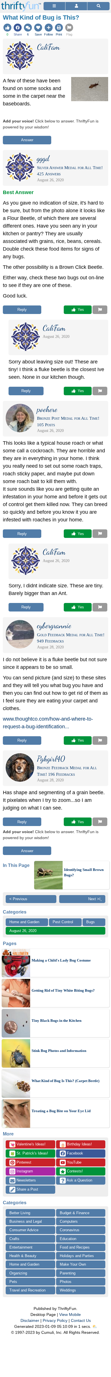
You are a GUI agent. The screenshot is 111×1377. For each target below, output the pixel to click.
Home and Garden (24, 922)
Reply (22, 309)
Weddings (68, 1290)
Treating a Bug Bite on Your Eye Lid (61, 1111)
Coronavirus (69, 1230)
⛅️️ (94, 1326)
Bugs (90, 922)
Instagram (24, 1171)
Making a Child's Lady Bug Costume (61, 960)
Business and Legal (25, 1221)
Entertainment (20, 1247)
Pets (13, 1282)
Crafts (14, 1239)
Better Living (19, 1213)
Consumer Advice (23, 1230)
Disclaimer (29, 1320)
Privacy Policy (55, 1320)
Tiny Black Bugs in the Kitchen (56, 1020)
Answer (27, 140)
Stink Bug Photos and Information (59, 1051)
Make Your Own (73, 1264)
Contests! (74, 1171)
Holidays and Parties (77, 1256)
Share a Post (26, 1189)
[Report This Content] (99, 309)
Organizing (18, 1273)
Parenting (67, 1273)
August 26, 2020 (22, 931)
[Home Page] (21, 3)
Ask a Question (79, 1180)
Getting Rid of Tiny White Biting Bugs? (63, 990)
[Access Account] (76, 6)
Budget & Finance (74, 1213)
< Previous (18, 899)
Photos (65, 1282)
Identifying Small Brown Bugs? (84, 872)
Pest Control (63, 922)
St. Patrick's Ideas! (29, 1153)
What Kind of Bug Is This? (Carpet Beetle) (65, 1081)
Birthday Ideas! (76, 1144)
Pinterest (23, 1162)
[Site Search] (98, 6)
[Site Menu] (54, 6)
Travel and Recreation (27, 1290)
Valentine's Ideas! (28, 1144)
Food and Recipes (75, 1247)
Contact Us (81, 1320)
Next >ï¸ (95, 899)
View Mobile (70, 1314)
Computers (69, 1221)
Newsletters (25, 1180)
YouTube (73, 1162)
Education (68, 1239)
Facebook (74, 1153)
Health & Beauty (22, 1256)
